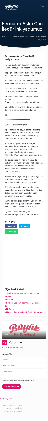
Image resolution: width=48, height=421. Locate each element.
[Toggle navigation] (43, 7)
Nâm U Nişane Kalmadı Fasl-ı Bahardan (24, 312)
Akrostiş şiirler (7, 398)
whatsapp (12, 232)
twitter (25, 226)
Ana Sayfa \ (16, 37)
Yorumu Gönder (10, 387)
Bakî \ (27, 37)
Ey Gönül (10, 299)
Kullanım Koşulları (9, 405)
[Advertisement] (24, 259)
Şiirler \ (22, 37)
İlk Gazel (10, 309)
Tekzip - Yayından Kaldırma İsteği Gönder (12, 408)
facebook (11, 226)
